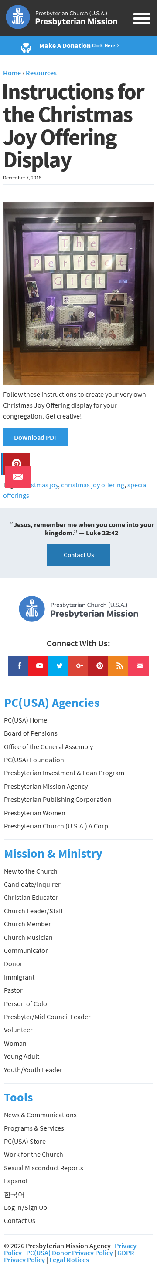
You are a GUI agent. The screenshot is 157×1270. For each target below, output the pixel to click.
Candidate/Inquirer (32, 884)
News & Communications (40, 1114)
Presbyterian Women (34, 812)
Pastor (13, 990)
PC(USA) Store (25, 1141)
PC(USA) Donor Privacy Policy (69, 1252)
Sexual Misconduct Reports (43, 1167)
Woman (15, 1043)
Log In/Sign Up (25, 1207)
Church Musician (28, 937)
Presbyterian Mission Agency (46, 786)
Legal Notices (69, 1259)
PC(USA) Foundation (34, 759)
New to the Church (31, 871)
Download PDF (36, 437)
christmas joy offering (92, 484)
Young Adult (21, 1056)
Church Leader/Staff (33, 910)
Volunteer (18, 1029)
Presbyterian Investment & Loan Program (64, 772)
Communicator (26, 950)
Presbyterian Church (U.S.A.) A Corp (56, 825)
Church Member (27, 923)
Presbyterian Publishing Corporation (58, 799)
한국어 (14, 1194)
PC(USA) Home (25, 720)
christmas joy (39, 484)
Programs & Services (34, 1128)
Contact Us (79, 555)
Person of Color (27, 1003)
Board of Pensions (31, 733)
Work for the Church (33, 1154)
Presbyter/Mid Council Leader (47, 1016)
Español (15, 1180)
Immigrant (19, 977)
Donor (13, 963)
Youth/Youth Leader (33, 1069)
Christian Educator (31, 897)
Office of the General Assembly (48, 746)
